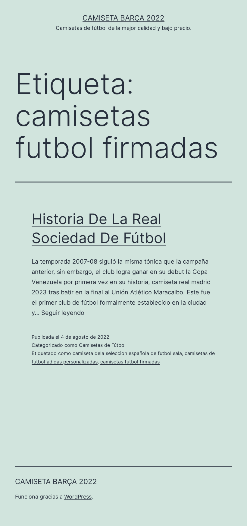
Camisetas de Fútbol (102, 345)
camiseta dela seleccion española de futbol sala (127, 353)
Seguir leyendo (62, 312)
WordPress (78, 496)
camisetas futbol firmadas (130, 362)
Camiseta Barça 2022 (123, 18)
